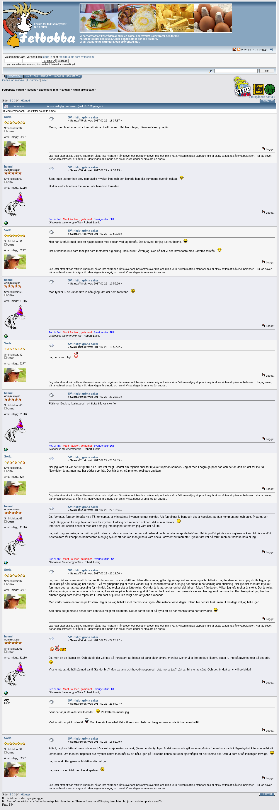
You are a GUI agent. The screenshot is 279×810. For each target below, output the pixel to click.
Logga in (59, 76)
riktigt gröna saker (84, 89)
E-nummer (33, 80)
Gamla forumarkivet (13, 80)
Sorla (7, 116)
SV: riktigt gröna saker (83, 117)
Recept (31, 89)
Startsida (14, 76)
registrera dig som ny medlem (76, 56)
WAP (45, 80)
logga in (47, 56)
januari (65, 89)
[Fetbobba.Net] (6, 223)
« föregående (257, 96)
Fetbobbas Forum (13, 89)
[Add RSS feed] (238, 50)
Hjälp (28, 76)
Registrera (73, 76)
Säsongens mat (49, 89)
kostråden (107, 36)
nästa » (270, 96)
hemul (8, 166)
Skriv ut (268, 101)
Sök (36, 76)
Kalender (46, 76)
